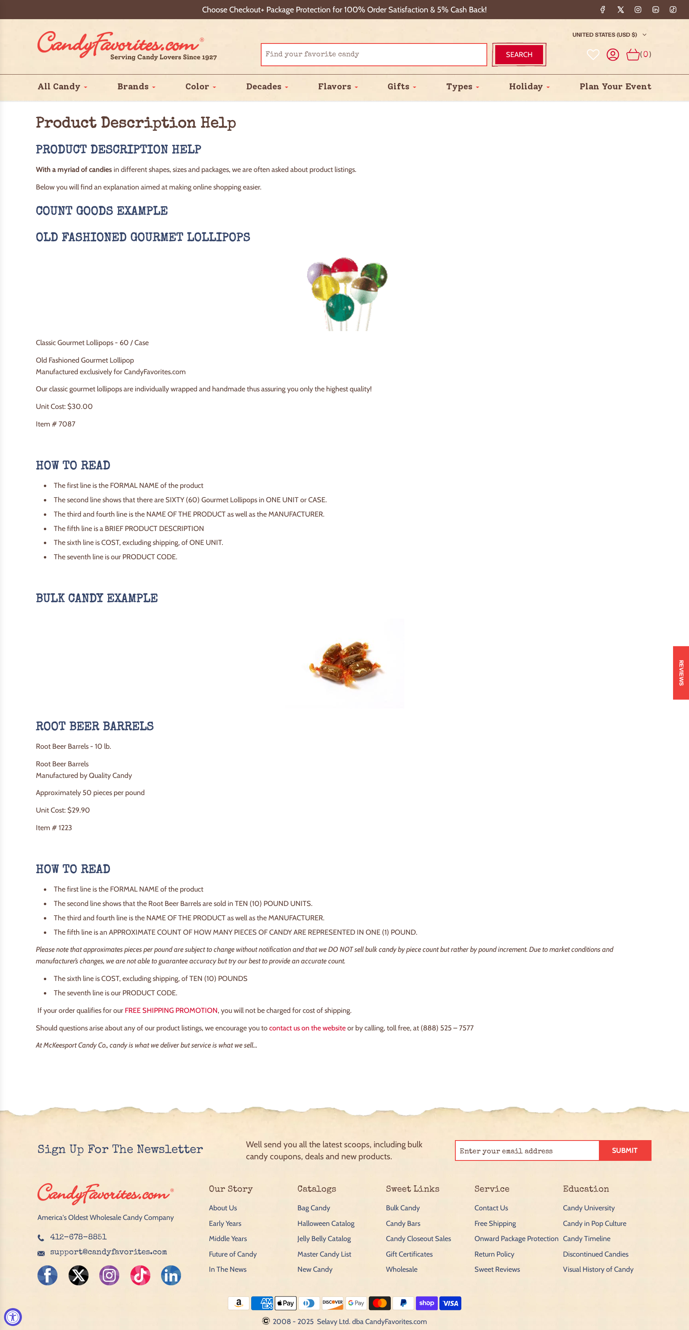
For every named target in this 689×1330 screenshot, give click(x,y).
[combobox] (374, 54)
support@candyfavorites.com (108, 1253)
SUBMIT (625, 1150)
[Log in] (613, 54)
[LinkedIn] (655, 10)
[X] (620, 10)
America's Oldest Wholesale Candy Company (105, 1217)
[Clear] (461, 54)
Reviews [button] (681, 673)
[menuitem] (59, 87)
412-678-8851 (78, 1238)
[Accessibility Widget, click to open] (13, 1317)
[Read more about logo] (105, 1206)
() (646, 54)
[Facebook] (603, 10)
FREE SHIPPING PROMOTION (171, 1010)
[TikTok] (673, 10)
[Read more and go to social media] (47, 1275)
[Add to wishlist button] (593, 54)
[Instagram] (638, 10)
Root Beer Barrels (95, 728)
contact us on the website (307, 1028)
